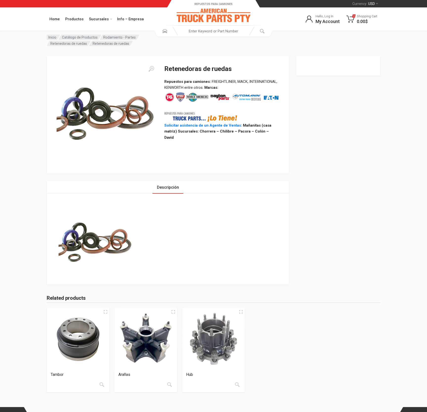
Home (54, 19)
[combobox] (213, 31)
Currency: (363, 4)
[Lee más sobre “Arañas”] (169, 384)
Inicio (52, 37)
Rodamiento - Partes (119, 37)
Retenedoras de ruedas (68, 44)
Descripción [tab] (168, 187)
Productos (74, 19)
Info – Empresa (130, 19)
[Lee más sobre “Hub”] (237, 384)
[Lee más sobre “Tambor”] (101, 384)
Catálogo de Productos (80, 37)
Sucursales (99, 19)
